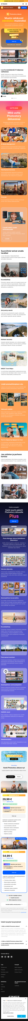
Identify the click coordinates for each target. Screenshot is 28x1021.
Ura (1, 989)
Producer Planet (18, 972)
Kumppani (3, 974)
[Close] (25, 998)
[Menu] (26, 4)
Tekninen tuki (4, 967)
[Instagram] (5, 957)
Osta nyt (24, 7)
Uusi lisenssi (10, 776)
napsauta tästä (23, 912)
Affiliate (2, 976)
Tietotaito (3, 969)
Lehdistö (3, 991)
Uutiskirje (3, 986)
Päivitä (18, 776)
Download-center (4, 972)
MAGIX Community (19, 969)
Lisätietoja (17, 985)
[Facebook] (11, 957)
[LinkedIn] (8, 957)
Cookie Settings (10, 1016)
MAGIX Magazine (18, 967)
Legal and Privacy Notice (8, 1012)
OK (21, 1016)
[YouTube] (2, 957)
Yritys (2, 984)
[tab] (13, 98)
